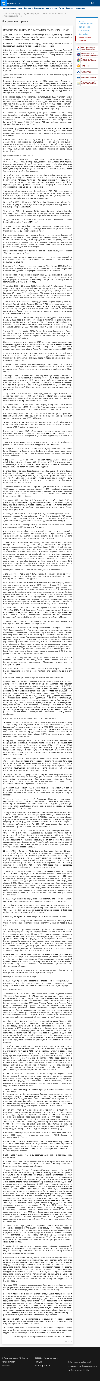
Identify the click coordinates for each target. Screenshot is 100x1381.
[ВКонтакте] (70, 1358)
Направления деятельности (45, 8)
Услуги (61, 8)
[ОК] (75, 1358)
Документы (28, 8)
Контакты (6, 1365)
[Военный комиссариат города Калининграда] (87, 49)
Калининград (14, 3)
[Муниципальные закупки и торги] (87, 72)
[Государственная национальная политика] (87, 60)
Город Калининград (11, 13)
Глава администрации (53, 13)
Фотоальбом (84, 30)
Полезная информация (75, 8)
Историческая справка (12, 16)
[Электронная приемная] (87, 77)
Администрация (9, 8)
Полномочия (84, 27)
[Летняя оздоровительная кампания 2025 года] (87, 66)
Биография (83, 34)
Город (19, 8)
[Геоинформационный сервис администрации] (87, 83)
